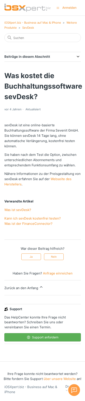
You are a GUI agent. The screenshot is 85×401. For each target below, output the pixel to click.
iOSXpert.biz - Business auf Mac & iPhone (32, 22)
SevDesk (28, 27)
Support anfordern (45, 337)
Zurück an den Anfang (21, 288)
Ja (31, 256)
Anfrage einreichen (58, 273)
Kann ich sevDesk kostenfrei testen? (32, 218)
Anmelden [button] (69, 7)
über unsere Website (60, 379)
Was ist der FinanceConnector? (28, 224)
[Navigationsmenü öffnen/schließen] (57, 7)
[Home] (27, 8)
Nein (54, 256)
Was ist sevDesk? (17, 210)
